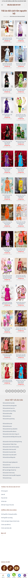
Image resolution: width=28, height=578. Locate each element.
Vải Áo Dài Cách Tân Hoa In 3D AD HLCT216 (7, 223)
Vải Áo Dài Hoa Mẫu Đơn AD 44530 (21, 90)
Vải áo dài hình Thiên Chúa (9, 444)
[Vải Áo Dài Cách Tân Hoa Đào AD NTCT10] (21, 266)
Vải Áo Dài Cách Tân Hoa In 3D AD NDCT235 (7, 169)
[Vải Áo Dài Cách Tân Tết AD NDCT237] (21, 239)
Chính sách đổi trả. (6, 524)
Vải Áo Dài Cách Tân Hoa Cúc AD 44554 (7, 64)
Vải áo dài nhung (7, 478)
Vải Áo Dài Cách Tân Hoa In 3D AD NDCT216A (21, 169)
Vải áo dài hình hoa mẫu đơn (10, 428)
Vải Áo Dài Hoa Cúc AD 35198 (20, 39)
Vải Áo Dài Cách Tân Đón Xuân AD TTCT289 (7, 250)
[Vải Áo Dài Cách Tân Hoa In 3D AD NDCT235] (7, 159)
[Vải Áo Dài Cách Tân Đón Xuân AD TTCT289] (7, 239)
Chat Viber (25, 577)
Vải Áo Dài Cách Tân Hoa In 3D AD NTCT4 (7, 381)
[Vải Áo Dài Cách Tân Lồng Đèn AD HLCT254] (21, 185)
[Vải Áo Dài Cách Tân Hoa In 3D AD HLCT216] (7, 212)
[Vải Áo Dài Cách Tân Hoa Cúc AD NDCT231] (7, 318)
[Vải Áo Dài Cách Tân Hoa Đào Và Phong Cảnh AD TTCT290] (7, 266)
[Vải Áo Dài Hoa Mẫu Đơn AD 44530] (21, 79)
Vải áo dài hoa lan (7, 426)
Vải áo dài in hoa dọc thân (9, 452)
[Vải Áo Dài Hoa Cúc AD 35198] (21, 28)
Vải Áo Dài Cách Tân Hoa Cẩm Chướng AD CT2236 (21, 116)
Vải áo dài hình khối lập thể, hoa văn (12, 436)
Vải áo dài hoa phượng (8, 418)
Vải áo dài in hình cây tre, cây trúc (11, 467)
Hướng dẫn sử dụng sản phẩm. (9, 514)
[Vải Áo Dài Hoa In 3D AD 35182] (7, 105)
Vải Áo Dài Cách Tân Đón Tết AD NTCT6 (21, 355)
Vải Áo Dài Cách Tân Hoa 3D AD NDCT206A (7, 196)
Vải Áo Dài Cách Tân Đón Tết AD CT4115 (7, 39)
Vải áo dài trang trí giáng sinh (10, 462)
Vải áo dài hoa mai (7, 423)
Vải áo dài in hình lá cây (9, 472)
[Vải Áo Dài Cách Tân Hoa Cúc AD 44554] (7, 54)
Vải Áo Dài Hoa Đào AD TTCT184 (7, 355)
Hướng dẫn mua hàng (6, 517)
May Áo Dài (4, 498)
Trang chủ (6, 16)
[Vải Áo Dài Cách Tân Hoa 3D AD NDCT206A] (7, 185)
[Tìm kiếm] (25, 5)
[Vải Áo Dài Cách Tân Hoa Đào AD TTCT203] (21, 318)
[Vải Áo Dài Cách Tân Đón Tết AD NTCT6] (21, 345)
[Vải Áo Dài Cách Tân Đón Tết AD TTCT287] (7, 293)
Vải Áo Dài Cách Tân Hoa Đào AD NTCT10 (21, 276)
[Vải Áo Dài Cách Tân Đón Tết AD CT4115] (7, 28)
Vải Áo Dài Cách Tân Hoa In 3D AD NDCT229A (21, 382)
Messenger (19, 577)
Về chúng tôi (4, 491)
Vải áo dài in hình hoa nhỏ (9, 449)
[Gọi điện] (14, 575)
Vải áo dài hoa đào (7, 413)
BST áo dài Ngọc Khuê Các (9, 470)
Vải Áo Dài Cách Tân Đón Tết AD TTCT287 (7, 303)
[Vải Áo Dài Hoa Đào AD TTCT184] (7, 345)
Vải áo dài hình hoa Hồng (9, 411)
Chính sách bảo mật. (6, 528)
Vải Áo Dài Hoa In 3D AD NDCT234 (21, 142)
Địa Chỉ (3, 577)
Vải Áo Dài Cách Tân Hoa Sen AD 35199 (7, 90)
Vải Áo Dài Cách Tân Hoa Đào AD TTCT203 (21, 328)
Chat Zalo (8, 577)
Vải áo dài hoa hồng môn (9, 457)
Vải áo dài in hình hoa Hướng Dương (12, 441)
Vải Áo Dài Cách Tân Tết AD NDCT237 (21, 249)
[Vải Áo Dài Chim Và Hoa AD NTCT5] (21, 293)
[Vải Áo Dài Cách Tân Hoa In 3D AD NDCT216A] (21, 159)
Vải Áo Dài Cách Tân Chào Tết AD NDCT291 (7, 143)
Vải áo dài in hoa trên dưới (9, 454)
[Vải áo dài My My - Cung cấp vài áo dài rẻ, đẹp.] (14, 5)
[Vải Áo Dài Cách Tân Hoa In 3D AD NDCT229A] (21, 371)
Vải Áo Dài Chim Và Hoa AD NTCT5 (20, 303)
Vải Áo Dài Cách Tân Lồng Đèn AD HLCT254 (21, 196)
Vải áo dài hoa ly (7, 416)
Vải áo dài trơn (6, 464)
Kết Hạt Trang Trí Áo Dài (7, 504)
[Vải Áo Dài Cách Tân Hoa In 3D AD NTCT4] (7, 371)
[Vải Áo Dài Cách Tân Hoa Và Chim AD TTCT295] (21, 212)
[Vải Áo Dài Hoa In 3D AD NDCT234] (21, 132)
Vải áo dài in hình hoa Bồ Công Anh (12, 475)
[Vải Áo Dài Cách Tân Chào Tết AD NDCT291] (7, 132)
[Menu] (2, 5)
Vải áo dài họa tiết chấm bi (9, 431)
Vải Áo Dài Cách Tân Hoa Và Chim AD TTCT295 (21, 223)
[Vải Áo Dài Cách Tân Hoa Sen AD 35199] (7, 79)
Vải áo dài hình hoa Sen (9, 403)
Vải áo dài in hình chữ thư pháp (11, 446)
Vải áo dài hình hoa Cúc (9, 408)
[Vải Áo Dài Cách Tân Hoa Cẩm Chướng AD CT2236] (21, 105)
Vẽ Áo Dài (3, 501)
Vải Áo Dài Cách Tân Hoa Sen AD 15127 (21, 64)
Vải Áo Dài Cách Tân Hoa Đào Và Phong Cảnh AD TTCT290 (7, 277)
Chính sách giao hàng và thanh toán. (10, 521)
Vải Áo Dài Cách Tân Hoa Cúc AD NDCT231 (7, 329)
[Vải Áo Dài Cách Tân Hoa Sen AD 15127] (21, 54)
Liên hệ (3, 494)
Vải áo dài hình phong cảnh (10, 405)
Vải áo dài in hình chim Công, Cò (11, 434)
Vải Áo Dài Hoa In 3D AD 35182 (7, 115)
